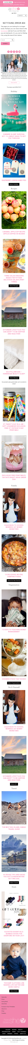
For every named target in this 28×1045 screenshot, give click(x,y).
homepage (4, 31)
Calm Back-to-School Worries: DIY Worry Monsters (14, 527)
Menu (15, 13)
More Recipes (14, 286)
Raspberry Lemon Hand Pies (14, 180)
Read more (14, 82)
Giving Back (4, 1001)
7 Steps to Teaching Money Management (14, 631)
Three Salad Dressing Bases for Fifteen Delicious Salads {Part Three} (14, 279)
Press (3, 999)
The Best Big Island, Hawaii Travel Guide (14, 828)
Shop (2, 1011)
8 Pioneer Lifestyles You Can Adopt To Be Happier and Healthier (14, 332)
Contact (24, 1038)
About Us (4, 1009)
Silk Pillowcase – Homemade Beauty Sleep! (14, 373)
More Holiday (14, 184)
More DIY (14, 784)
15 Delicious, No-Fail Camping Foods (14, 575)
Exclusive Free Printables (8, 1006)
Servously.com (14, 1042)
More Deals (14, 991)
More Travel (14, 882)
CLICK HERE (8, 2)
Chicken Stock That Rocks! (14, 679)
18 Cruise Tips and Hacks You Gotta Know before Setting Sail (14, 877)
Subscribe (4, 997)
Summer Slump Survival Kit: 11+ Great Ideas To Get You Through (14, 136)
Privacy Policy (7, 1040)
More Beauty (14, 378)
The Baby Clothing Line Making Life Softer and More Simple (14, 985)
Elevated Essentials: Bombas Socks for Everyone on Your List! (14, 934)
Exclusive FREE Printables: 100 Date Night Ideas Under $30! (14, 477)
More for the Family (14, 580)
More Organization (14, 683)
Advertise (4, 1003)
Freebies (3, 1013)
